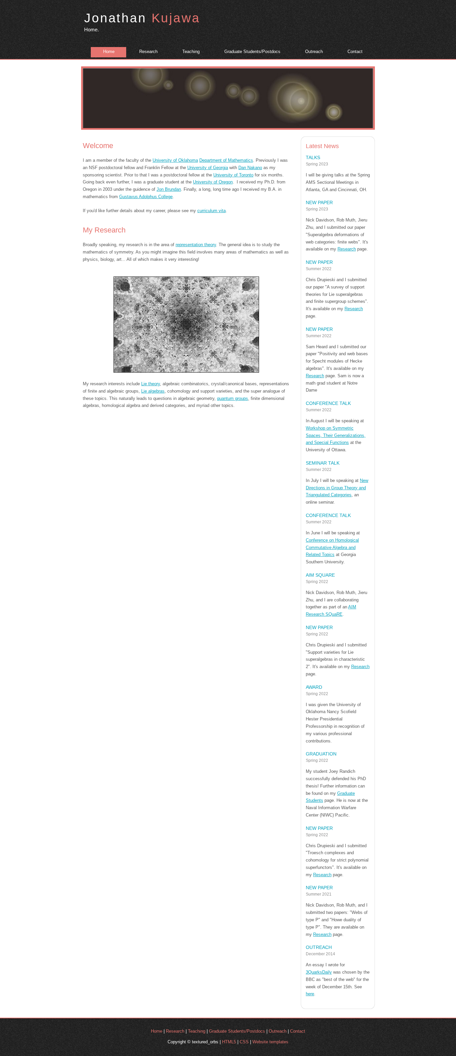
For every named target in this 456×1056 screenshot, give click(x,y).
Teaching (191, 51)
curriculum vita (211, 210)
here (310, 993)
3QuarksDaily (319, 972)
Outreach (314, 51)
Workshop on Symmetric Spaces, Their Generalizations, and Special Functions (336, 435)
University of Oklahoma (175, 160)
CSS (244, 1041)
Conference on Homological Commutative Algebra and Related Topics (332, 547)
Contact (355, 51)
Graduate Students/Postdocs (252, 51)
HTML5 (229, 1041)
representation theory (196, 244)
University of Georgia (207, 167)
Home (109, 51)
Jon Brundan (169, 189)
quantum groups (232, 398)
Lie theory (150, 383)
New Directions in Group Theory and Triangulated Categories (337, 488)
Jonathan (142, 18)
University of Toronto (233, 174)
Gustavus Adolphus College (146, 196)
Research (148, 51)
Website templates (270, 1041)
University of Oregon (213, 181)
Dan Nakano (250, 167)
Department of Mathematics (226, 160)
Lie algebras (153, 391)
